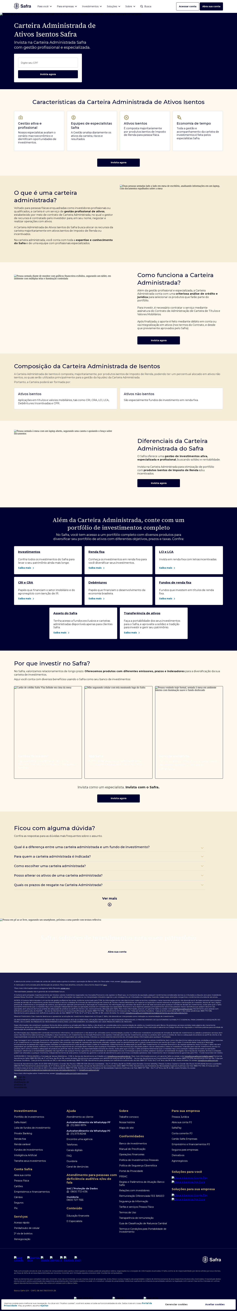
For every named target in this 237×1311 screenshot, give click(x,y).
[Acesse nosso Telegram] (54, 1258)
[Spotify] (77, 1258)
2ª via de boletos (23, 1233)
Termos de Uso (127, 1212)
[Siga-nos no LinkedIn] (20, 1258)
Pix (15, 1208)
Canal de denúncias (77, 1166)
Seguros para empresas (185, 1149)
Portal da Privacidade (131, 1171)
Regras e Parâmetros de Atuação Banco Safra (141, 1183)
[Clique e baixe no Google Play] (197, 1178)
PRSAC (123, 1176)
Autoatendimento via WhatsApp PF (88, 1122)
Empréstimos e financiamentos (32, 1191)
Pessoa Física (21, 1180)
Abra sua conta (211, 6)
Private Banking (23, 1133)
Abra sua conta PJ (182, 1122)
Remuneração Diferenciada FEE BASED (141, 1195)
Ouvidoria (72, 1161)
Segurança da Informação (133, 1201)
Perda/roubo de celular (27, 1228)
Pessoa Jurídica (180, 1116)
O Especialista (74, 1221)
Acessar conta (187, 6)
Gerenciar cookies (176, 1304)
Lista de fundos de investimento (32, 1127)
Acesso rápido (22, 1222)
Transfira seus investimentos (30, 1160)
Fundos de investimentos (28, 1149)
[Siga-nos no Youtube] (45, 1258)
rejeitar (44, 1305)
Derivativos (178, 1155)
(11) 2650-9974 (78, 1125)
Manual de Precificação (132, 1149)
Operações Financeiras (131, 1154)
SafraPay (177, 1127)
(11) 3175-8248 (78, 1133)
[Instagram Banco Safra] (33, 1258)
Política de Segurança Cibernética (138, 1165)
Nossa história (127, 1122)
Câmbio (18, 1197)
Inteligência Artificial (25, 1155)
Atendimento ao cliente (80, 1116)
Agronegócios (180, 1160)
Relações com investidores (134, 1190)
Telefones (72, 1144)
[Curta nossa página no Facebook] (69, 1258)
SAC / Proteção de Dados (82, 1188)
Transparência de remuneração (136, 1217)
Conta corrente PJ (182, 1133)
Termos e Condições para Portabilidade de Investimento (142, 1230)
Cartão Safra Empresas (184, 1138)
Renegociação (22, 1239)
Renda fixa (20, 1138)
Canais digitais (74, 1150)
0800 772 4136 (78, 1191)
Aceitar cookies (215, 1304)
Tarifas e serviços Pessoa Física (136, 1206)
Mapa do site (126, 1127)
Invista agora (48, 74)
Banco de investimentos (133, 1143)
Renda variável (22, 1144)
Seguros (18, 1202)
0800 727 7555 (75, 1199)
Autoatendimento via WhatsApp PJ (88, 1130)
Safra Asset (20, 1122)
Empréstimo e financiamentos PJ (191, 1144)
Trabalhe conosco (129, 1116)
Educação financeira (78, 1215)
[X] (61, 1258)
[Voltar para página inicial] (22, 6)
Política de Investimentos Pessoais (138, 1160)
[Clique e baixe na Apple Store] (197, 1182)
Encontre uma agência (79, 1139)
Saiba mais (24, 567)
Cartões (18, 1186)
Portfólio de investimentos (29, 1116)
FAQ (69, 1155)
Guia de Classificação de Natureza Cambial (143, 1223)
